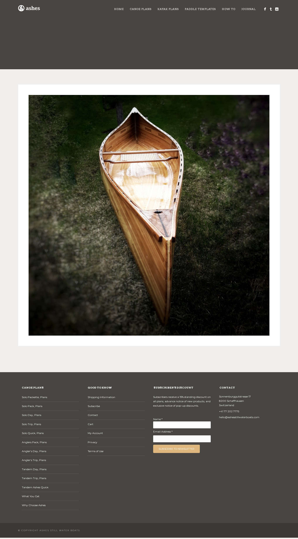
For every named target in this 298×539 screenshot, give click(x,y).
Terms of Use (95, 451)
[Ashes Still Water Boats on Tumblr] (271, 9)
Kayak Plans (168, 9)
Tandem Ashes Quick (35, 487)
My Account (95, 433)
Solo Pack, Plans (32, 406)
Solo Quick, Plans (33, 433)
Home (119, 9)
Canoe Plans (140, 9)
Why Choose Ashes (34, 505)
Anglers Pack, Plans (34, 442)
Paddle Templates (200, 9)
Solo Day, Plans (31, 415)
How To (228, 9)
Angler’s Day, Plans (34, 451)
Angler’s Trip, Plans (34, 460)
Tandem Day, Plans (34, 469)
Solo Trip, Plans (31, 424)
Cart (90, 424)
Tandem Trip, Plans (34, 478)
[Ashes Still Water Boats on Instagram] (276, 9)
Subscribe (94, 406)
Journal (248, 9)
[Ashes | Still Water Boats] (265, 9)
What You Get (30, 496)
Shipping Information (101, 397)
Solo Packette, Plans (34, 397)
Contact (93, 415)
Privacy (92, 442)
